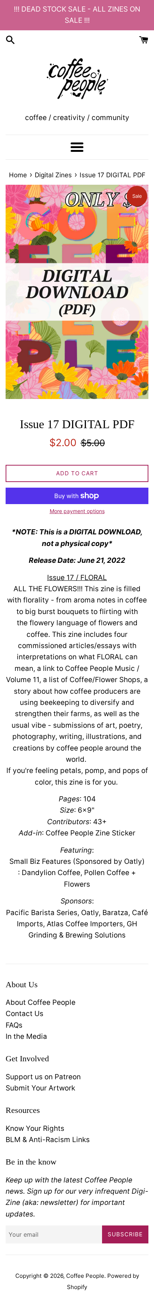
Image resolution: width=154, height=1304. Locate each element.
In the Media (26, 1036)
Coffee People (85, 1275)
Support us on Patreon (43, 1077)
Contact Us (24, 1013)
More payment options (77, 511)
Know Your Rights (35, 1128)
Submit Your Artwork (40, 1088)
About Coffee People (41, 1002)
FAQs (14, 1025)
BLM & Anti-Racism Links (48, 1139)
